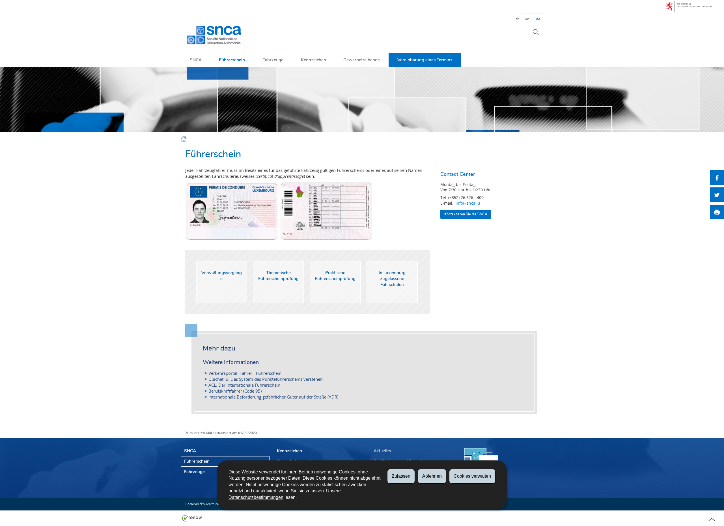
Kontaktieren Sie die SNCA (465, 214)
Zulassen (401, 476)
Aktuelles (382, 451)
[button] (536, 32)
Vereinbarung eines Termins (424, 60)
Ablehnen (432, 476)
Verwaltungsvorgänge (221, 276)
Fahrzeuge (272, 60)
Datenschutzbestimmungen (256, 497)
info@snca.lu (468, 203)
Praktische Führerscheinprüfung (335, 276)
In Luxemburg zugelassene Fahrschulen (392, 278)
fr (517, 18)
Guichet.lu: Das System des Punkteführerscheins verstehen (265, 379)
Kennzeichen (313, 60)
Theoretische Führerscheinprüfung (278, 276)
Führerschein (232, 60)
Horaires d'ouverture (202, 504)
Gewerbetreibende (361, 60)
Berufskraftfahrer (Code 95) (235, 391)
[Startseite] (184, 140)
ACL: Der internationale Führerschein (244, 385)
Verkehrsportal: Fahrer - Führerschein (244, 373)
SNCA (196, 60)
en (527, 18)
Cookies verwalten (472, 476)
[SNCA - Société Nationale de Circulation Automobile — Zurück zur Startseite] (213, 35)
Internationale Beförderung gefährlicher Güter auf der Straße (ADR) (273, 397)
